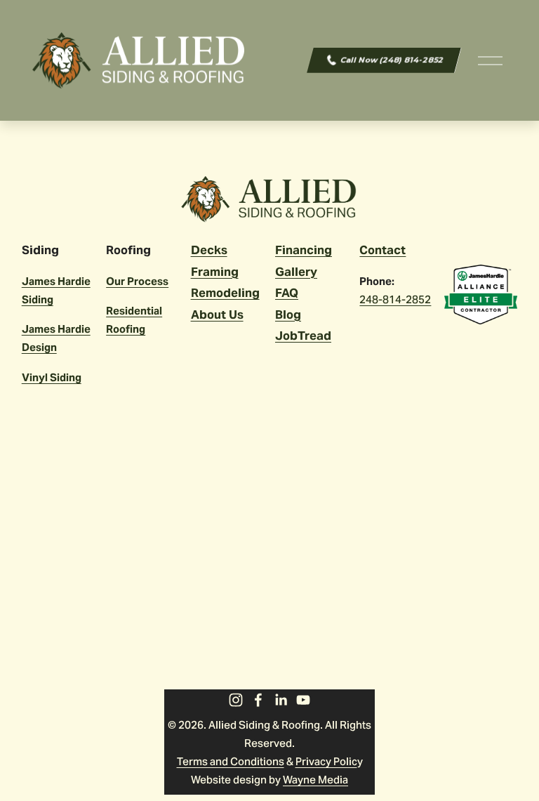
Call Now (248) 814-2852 (392, 60)
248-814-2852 (395, 299)
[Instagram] (236, 700)
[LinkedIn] (281, 700)
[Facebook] (258, 700)
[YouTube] (303, 700)
